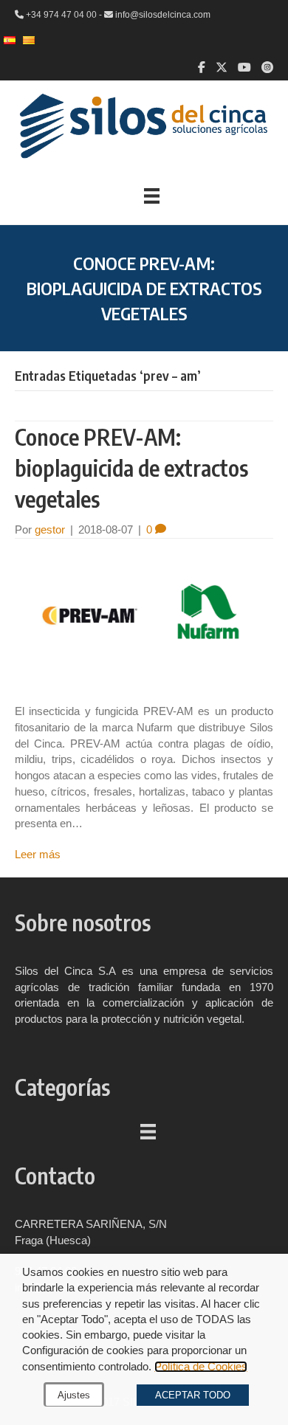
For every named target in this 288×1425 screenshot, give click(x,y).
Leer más (38, 854)
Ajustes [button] (74, 1395)
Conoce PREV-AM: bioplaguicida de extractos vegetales (131, 468)
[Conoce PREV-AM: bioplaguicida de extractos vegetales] (144, 620)
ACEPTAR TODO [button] (192, 1395)
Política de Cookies (200, 1367)
